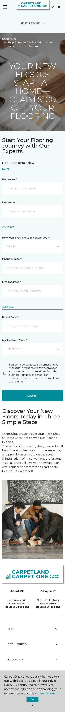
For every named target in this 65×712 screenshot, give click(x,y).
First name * (9, 179)
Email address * (11, 282)
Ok (32, 699)
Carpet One (9, 38)
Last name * (9, 202)
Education (16, 659)
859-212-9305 (48, 603)
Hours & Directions (17, 606)
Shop (11, 629)
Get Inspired (17, 644)
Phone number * (12, 259)
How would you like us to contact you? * (26, 237)
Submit (32, 395)
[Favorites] (52, 7)
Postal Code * (10, 317)
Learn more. (47, 693)
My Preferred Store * (14, 340)
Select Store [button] (30, 23)
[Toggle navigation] (5, 7)
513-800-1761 (17, 603)
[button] (32, 246)
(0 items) (59, 7)
